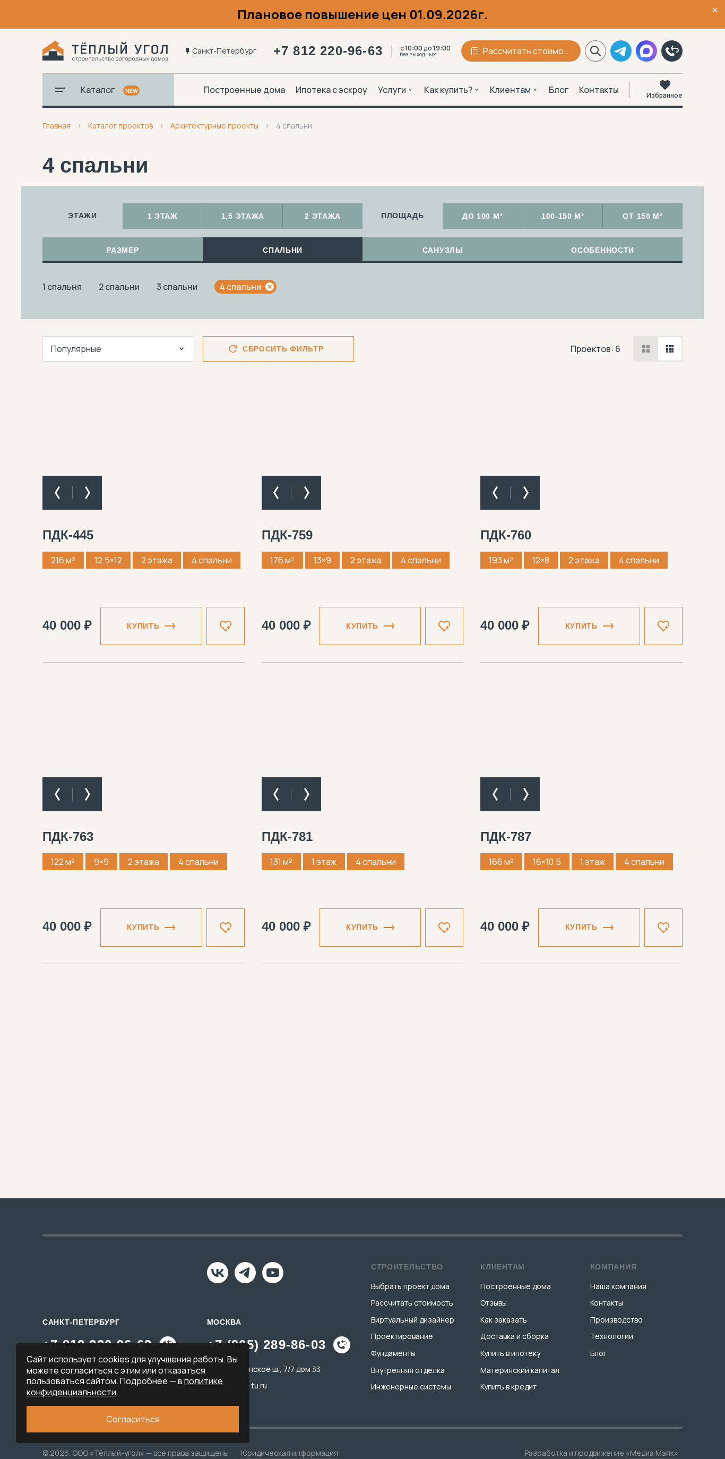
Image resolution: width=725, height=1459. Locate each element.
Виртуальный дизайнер (412, 1320)
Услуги (392, 90)
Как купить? (448, 90)
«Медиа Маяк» (652, 1453)
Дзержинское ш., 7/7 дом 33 (270, 1369)
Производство (616, 1320)
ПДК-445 (67, 535)
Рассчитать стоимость (412, 1303)
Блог (558, 90)
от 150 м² (642, 216)
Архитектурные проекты (214, 126)
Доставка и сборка (514, 1336)
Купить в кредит (508, 1386)
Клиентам (510, 90)
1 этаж (163, 216)
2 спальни (119, 287)
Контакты (599, 90)
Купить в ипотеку (510, 1353)
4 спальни (240, 287)
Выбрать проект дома (410, 1286)
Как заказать (503, 1320)
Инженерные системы (411, 1386)
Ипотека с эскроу (331, 90)
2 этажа (323, 216)
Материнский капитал (519, 1370)
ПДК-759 (287, 535)
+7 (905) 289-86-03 (266, 1344)
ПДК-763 (67, 836)
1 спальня (62, 287)
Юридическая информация (289, 1453)
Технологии (611, 1336)
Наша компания (618, 1286)
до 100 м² (482, 216)
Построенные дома (244, 90)
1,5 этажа (242, 216)
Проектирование (402, 1336)
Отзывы (493, 1303)
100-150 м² (562, 216)
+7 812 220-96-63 (328, 51)
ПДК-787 (505, 836)
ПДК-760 (505, 535)
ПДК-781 (287, 836)
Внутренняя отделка (408, 1370)
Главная (56, 126)
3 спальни (177, 287)
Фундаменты (393, 1353)
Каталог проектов (120, 126)
